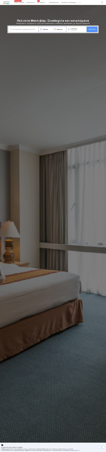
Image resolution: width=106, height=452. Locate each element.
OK (101, 447)
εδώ (79, 450)
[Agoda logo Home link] (6, 2)
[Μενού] (79, 3)
